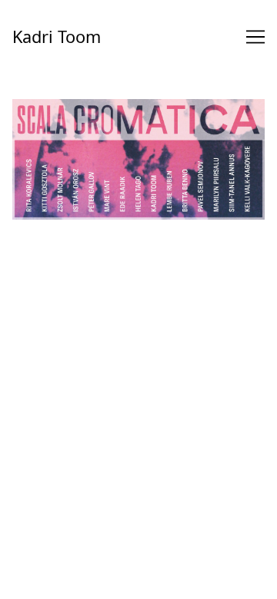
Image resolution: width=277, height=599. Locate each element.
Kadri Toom (56, 36)
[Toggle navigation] (255, 37)
